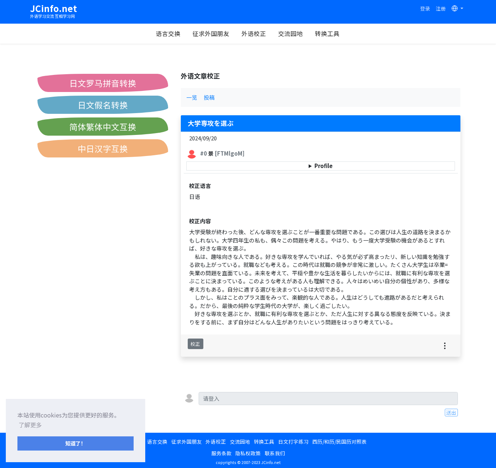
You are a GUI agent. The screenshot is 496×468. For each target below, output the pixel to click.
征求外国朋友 (210, 33)
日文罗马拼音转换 (102, 83)
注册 (441, 8)
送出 (451, 412)
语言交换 (168, 33)
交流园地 (290, 33)
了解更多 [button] (30, 424)
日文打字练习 (293, 441)
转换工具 (327, 33)
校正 (195, 343)
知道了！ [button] (75, 443)
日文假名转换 (103, 105)
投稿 (209, 97)
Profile (323, 165)
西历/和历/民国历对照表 (339, 441)
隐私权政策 (248, 453)
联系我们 (275, 453)
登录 (425, 8)
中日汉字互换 (103, 148)
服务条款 (221, 453)
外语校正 (253, 33)
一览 (191, 97)
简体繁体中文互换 (102, 126)
